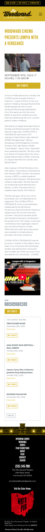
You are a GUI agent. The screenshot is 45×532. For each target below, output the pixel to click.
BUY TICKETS (22, 85)
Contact (22, 457)
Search (22, 460)
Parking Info (34, 3)
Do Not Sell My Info (25, 529)
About (22, 451)
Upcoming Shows (22, 438)
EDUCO (34, 525)
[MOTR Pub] (22, 503)
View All (11, 415)
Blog (22, 454)
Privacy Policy (10, 529)
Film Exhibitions (22, 448)
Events (22, 445)
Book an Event (11, 3)
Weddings (22, 442)
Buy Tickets (23, 3)
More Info (11, 329)
